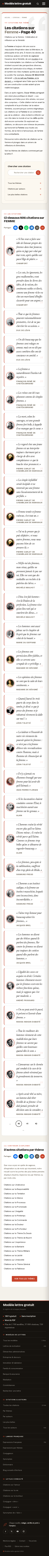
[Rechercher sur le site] (37, 3)
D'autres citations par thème (24, 1150)
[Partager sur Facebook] (15, 228)
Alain (19, 815)
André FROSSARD (25, 1000)
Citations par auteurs (24, 189)
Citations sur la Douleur (14, 1224)
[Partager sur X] (21, 228)
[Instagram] (23, 1531)
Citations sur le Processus (15, 1202)
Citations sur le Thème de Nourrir (18, 1238)
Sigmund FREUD (24, 874)
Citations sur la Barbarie (14, 1246)
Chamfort (22, 263)
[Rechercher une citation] (38, 172)
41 (27, 1123)
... (10, 1123)
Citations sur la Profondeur (15, 1229)
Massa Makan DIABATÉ (28, 1022)
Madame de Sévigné (27, 668)
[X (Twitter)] (11, 1531)
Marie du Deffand (26, 642)
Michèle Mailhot (25, 587)
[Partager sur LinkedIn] (31, 228)
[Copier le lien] (42, 228)
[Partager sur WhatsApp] (26, 228)
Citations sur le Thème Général (17, 1264)
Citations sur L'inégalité (13, 1211)
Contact (22, 1541)
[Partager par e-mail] (37, 228)
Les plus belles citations (24, 194)
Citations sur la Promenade (15, 1207)
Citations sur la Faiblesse (14, 1268)
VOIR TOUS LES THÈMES (24, 1279)
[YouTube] (17, 1531)
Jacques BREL (23, 925)
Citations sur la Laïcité (13, 1255)
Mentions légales (9, 1541)
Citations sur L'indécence (14, 1185)
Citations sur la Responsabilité (16, 1189)
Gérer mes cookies (22, 1546)
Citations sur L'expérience (15, 1242)
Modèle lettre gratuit (18, 3)
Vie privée (33, 1541)
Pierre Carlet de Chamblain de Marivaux (29, 470)
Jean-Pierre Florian (27, 790)
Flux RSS (8, 1546)
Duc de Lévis (23, 330)
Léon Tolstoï (23, 723)
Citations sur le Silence (13, 1198)
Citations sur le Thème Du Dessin (18, 1233)
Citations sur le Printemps (14, 1215)
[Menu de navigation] (43, 3)
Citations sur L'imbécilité (14, 1260)
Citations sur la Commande (15, 1220)
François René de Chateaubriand (26, 382)
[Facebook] (5, 1531)
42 (36, 1123)
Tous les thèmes (24, 183)
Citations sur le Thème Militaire (17, 1251)
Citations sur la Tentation (14, 1193)
